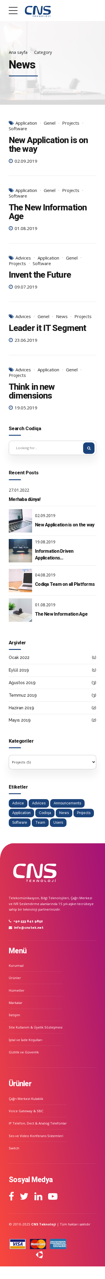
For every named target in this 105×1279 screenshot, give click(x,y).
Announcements (67, 803)
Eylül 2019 (19, 670)
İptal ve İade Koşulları (25, 1040)
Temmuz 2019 (23, 695)
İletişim (14, 1015)
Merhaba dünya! (25, 499)
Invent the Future (40, 274)
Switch (14, 1148)
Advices (23, 258)
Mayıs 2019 (20, 720)
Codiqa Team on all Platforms (64, 584)
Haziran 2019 (21, 707)
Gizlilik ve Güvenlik (24, 1052)
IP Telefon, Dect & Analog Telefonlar (38, 1123)
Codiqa (45, 813)
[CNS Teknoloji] (35, 871)
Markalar (15, 1002)
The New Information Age (48, 211)
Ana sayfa (18, 52)
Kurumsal (16, 965)
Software (18, 128)
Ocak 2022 (19, 657)
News (62, 316)
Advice (18, 803)
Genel (49, 123)
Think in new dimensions (32, 391)
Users (58, 822)
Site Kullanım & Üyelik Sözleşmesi (35, 1027)
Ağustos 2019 (22, 682)
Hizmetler (16, 990)
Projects (70, 123)
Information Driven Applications (54, 554)
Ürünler (15, 978)
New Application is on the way (48, 144)
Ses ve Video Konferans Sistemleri (36, 1136)
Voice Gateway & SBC (26, 1111)
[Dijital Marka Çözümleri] (26, 1254)
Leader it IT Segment (47, 328)
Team (40, 822)
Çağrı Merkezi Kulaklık (26, 1098)
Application (26, 123)
